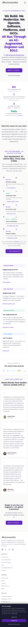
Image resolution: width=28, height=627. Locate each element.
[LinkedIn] (2, 549)
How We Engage (6, 562)
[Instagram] (9, 549)
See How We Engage (14, 75)
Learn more (14, 613)
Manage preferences (14, 624)
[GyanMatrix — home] (10, 2)
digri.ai (9, 107)
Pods (2, 565)
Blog (2, 588)
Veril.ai (15, 107)
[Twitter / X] (6, 549)
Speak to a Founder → (14, 70)
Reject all (14, 617)
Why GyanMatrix (6, 559)
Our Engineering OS (6, 567)
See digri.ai (20, 115)
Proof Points (4, 578)
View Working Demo (15, 251)
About (3, 580)
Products (3, 570)
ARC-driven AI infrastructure (15, 55)
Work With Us (5, 586)
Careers (3, 583)
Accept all (14, 620)
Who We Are (4, 557)
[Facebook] (13, 549)
